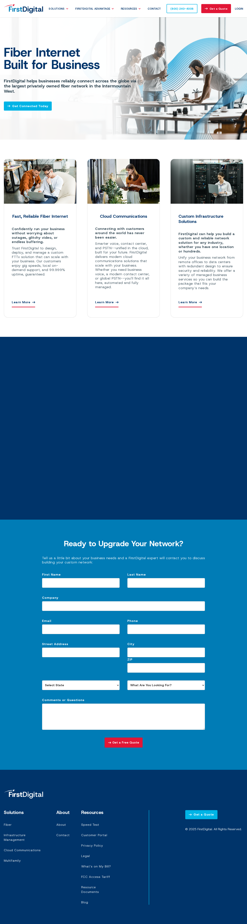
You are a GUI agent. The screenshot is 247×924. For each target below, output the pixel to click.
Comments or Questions (63, 700)
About (61, 825)
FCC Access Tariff (95, 877)
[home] (23, 8)
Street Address (55, 644)
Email (46, 621)
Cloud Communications (22, 850)
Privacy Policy (92, 846)
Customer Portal (94, 835)
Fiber (8, 825)
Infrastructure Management (15, 837)
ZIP (130, 659)
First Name (51, 575)
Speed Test (90, 825)
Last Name (136, 575)
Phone (132, 621)
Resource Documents (90, 889)
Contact (154, 8)
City (130, 644)
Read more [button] (51, 464)
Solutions (56, 8)
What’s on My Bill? (96, 866)
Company (50, 598)
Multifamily (12, 861)
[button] (59, 9)
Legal (85, 856)
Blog (84, 902)
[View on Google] (51, 474)
